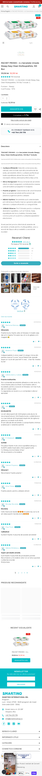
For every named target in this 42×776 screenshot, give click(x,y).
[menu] (2, 6)
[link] (11, 615)
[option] (21, 29)
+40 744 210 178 (11, 715)
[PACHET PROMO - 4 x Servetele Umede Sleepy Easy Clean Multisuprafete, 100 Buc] (21, 641)
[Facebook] (4, 723)
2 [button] (18, 573)
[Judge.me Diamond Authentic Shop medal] (15, 304)
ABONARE (21, 684)
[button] (6, 77)
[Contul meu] (34, 6)
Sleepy (11, 86)
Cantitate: (4, 95)
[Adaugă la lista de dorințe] (35, 109)
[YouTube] (18, 723)
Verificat (20, 311)
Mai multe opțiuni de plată (21, 120)
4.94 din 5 (26, 242)
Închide (40, 2)
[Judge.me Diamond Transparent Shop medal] (25, 304)
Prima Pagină (5, 11)
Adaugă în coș (16, 109)
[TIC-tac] (13, 723)
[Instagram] (8, 723)
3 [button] (21, 573)
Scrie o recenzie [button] (21, 263)
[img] (5, 322)
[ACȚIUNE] (39, 109)
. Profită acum (21, 2)
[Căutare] (8, 6)
